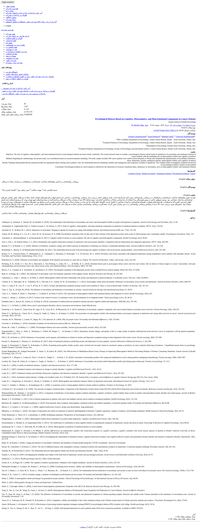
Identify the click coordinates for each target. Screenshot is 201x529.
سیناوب (83, 527)
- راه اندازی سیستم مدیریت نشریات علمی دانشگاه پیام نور (23, 94)
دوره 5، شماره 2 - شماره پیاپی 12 (182, 125)
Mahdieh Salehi (168, 137)
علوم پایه (9, 43)
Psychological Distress (181, 174)
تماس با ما (10, 11)
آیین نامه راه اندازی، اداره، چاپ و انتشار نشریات (24, 13)
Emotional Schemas (164, 174)
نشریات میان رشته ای (14, 63)
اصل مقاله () (140, 125)
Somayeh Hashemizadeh (185, 137)
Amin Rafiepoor (154, 137)
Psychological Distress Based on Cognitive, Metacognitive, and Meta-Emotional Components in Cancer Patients (145, 119)
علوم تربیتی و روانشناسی (15, 45)
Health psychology (149, 174)
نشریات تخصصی (12, 58)
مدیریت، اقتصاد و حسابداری (16, 52)
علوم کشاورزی (11, 47)
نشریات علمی (11, 60)
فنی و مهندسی (11, 49)
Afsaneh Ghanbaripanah (137, 137)
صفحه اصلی (10, 6)
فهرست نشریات (12, 9)
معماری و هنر (11, 56)
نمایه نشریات (11, 20)
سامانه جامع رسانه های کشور (17, 74)
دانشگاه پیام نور (12, 72)
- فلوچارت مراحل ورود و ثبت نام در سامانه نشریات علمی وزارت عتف (28, 91)
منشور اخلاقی (11, 17)
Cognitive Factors (134, 174)
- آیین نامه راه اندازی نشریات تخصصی (15, 88)
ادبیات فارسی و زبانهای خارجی (17, 36)
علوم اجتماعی (11, 41)
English (8, 26)
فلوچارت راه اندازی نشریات (16, 15)
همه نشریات (10, 34)
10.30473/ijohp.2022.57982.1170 (166, 130)
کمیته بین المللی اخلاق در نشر (17, 79)
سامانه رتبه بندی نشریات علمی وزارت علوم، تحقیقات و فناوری (30, 77)
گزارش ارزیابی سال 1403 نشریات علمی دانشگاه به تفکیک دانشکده (31, 22)
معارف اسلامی (11, 54)
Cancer (192, 174)
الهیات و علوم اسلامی (14, 38)
